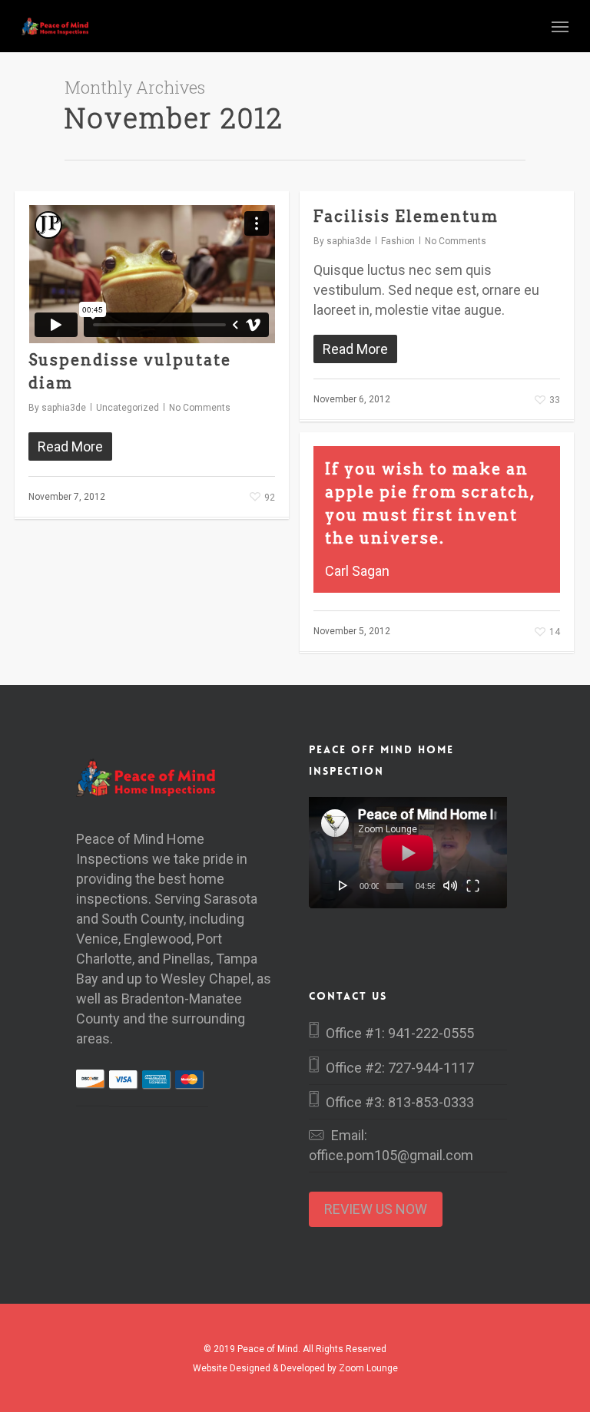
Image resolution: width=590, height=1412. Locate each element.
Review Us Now (375, 1209)
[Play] (343, 885)
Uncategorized (127, 407)
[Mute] (450, 885)
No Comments (199, 407)
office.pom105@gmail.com (391, 1155)
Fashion (398, 241)
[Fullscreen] (472, 885)
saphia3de (63, 407)
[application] (408, 852)
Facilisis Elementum (406, 216)
